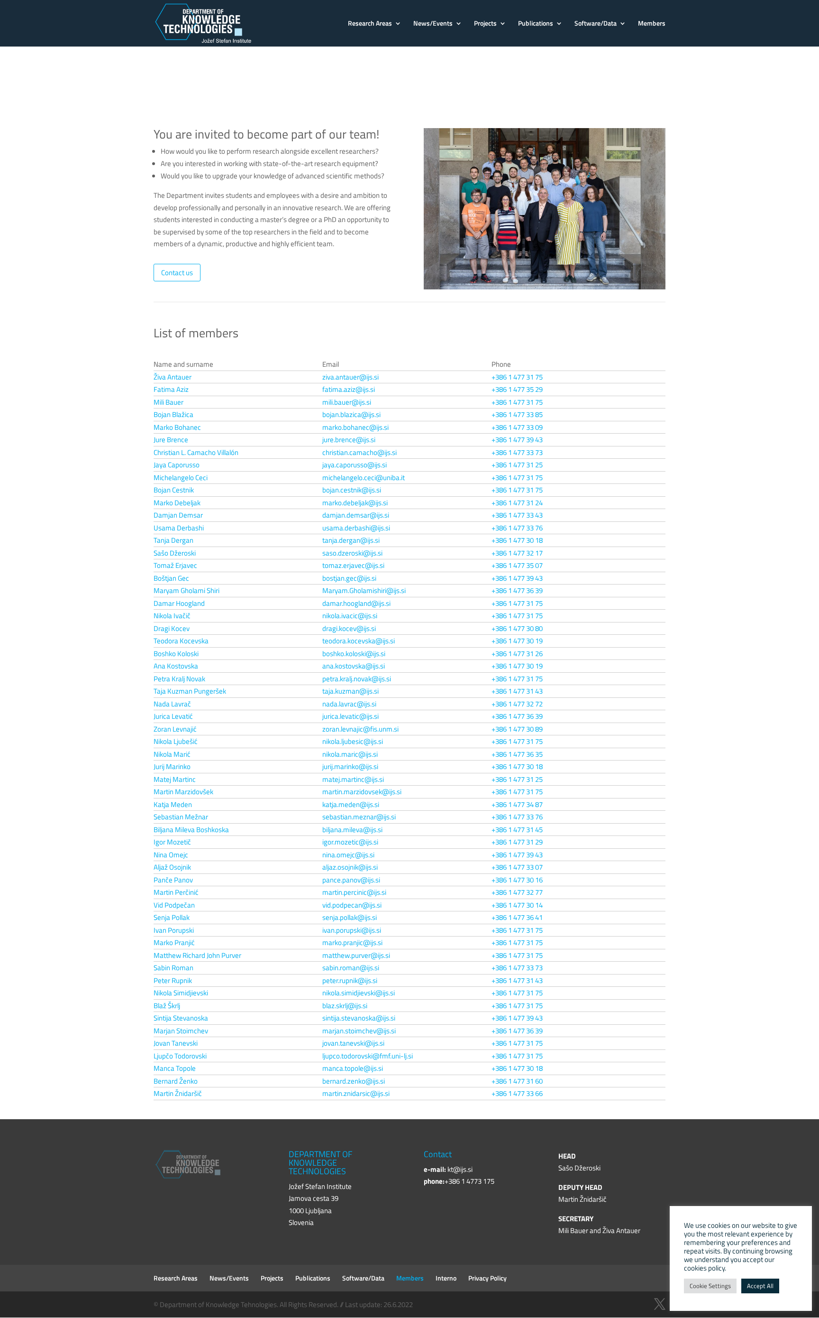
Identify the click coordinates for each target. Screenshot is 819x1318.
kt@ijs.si (460, 1169)
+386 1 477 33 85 (517, 414)
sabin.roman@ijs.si (350, 967)
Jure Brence (171, 439)
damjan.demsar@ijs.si (355, 515)
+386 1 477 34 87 (517, 804)
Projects (485, 24)
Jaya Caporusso (177, 464)
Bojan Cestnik (174, 489)
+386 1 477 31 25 (517, 464)
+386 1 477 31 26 (517, 653)
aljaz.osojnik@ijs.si (350, 867)
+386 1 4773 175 (469, 1181)
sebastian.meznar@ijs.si (359, 816)
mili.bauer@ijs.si (346, 402)
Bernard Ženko (176, 1081)
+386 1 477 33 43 (517, 515)
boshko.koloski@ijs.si (353, 653)
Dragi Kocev (172, 628)
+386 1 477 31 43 (517, 691)
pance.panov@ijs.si (351, 879)
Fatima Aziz (171, 389)
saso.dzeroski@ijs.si (352, 553)
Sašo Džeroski (175, 553)
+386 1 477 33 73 (517, 452)
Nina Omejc (171, 854)
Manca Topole (175, 1068)
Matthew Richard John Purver (197, 955)
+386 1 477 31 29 (517, 841)
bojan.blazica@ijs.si (351, 414)
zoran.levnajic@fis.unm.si (360, 729)
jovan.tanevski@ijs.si (353, 1043)
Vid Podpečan (174, 905)
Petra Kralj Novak (179, 678)
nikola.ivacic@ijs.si (349, 615)
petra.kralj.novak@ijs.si (356, 678)
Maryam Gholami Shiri (186, 590)
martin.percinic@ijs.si (354, 892)
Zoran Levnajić (175, 729)
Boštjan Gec (171, 578)
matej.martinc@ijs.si (353, 779)
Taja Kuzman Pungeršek (190, 691)
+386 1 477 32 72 (517, 703)
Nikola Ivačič (172, 615)
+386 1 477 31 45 (517, 829)
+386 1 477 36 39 (517, 590)
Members (651, 24)
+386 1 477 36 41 (517, 917)
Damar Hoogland (179, 603)
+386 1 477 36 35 (517, 754)
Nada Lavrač (172, 703)
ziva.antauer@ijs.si (350, 376)
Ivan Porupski (174, 930)
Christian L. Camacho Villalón (196, 452)
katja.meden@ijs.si (350, 804)
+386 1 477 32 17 (517, 553)
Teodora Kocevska (181, 640)
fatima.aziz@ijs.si (348, 389)
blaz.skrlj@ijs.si (344, 1005)
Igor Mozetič (172, 841)
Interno (446, 1278)
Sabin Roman (173, 967)
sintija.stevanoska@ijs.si (358, 1017)
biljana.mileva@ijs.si (352, 829)
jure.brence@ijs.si (348, 439)
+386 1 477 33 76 (517, 527)
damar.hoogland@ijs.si (356, 603)
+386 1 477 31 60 (517, 1081)
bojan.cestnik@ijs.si (351, 489)
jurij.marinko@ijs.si (350, 766)
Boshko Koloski (176, 653)
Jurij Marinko (172, 766)
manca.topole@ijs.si (352, 1068)
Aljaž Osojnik (172, 867)
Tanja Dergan (173, 540)
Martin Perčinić (176, 892)
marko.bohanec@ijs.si (355, 427)
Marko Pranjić (174, 942)
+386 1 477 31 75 (517, 376)
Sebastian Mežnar (181, 816)
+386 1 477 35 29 (517, 389)
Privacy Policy (487, 1278)
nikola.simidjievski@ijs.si (358, 992)
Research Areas (370, 24)
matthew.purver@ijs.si (356, 955)
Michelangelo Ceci (181, 477)
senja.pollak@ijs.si (349, 917)
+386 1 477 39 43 (517, 439)
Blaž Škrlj (167, 1005)
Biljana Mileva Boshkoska (191, 829)
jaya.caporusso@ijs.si (354, 464)
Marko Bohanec (177, 427)
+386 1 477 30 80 (517, 628)
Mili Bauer (168, 402)
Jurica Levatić (173, 716)
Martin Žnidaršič (178, 1093)
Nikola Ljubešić (176, 741)
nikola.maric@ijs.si (350, 754)
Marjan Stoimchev (181, 1030)
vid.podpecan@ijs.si (352, 905)
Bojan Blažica (173, 414)
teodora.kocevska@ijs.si (358, 640)
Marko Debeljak (177, 502)
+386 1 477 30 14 (517, 905)
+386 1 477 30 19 (517, 640)
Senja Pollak (172, 917)
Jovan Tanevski (176, 1043)
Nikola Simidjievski (181, 992)
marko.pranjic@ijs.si (352, 942)
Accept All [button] (760, 1285)
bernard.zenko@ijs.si (353, 1081)
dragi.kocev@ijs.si (349, 628)
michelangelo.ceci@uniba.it (363, 477)
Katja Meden (173, 804)
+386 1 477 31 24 (517, 502)
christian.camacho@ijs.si (359, 452)
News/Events (433, 24)
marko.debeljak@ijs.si (355, 502)
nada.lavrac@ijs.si (349, 703)
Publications (535, 24)
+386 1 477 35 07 (517, 565)
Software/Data (595, 24)
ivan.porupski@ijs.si (351, 930)
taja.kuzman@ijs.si (350, 691)
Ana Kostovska (176, 665)
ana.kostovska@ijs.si (353, 665)
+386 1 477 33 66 (517, 1093)
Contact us (177, 272)
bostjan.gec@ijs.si (349, 578)
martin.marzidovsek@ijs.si (361, 791)
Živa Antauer (172, 376)
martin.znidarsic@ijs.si (356, 1093)
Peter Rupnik (173, 980)
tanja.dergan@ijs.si (351, 540)
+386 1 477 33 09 (517, 427)
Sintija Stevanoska (181, 1017)
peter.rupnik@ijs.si (349, 980)
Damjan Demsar (178, 515)
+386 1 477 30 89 (517, 729)
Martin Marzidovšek (183, 791)
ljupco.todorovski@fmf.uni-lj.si (367, 1055)
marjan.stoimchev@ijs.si (359, 1030)
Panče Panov (173, 879)
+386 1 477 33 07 (517, 867)
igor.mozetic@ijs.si (350, 841)
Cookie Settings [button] (710, 1285)
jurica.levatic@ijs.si (350, 716)
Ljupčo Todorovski (180, 1055)
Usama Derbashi (179, 527)
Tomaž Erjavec (175, 565)
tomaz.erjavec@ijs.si (353, 565)
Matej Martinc (175, 779)
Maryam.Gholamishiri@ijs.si (364, 590)
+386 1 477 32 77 (517, 892)
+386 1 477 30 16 (517, 879)
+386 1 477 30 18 (517, 540)
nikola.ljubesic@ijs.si (352, 741)
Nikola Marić (172, 754)
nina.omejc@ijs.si (348, 854)
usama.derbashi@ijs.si (356, 527)
